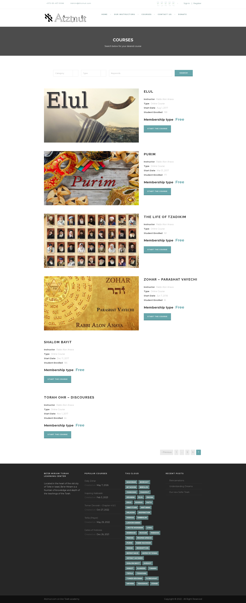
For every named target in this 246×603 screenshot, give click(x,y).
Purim (150, 154)
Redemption (142, 548)
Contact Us (165, 14)
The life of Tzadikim (165, 217)
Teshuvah (141, 573)
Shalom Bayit (58, 342)
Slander (141, 568)
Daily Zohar (90, 481)
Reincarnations (176, 480)
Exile (129, 502)
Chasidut (144, 492)
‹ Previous (167, 452)
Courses (147, 14)
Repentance (132, 553)
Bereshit (144, 482)
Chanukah (131, 492)
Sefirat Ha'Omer (135, 558)
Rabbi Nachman (143, 543)
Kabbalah (142, 518)
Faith (149, 502)
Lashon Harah (133, 523)
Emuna (150, 497)
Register (197, 3)
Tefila (130, 573)
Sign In (187, 3)
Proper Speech (144, 538)
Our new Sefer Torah (179, 492)
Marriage (131, 533)
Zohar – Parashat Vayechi (170, 279)
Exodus (139, 502)
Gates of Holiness (93, 530)
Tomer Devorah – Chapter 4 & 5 (100, 505)
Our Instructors (124, 14)
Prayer (130, 538)
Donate (182, 14)
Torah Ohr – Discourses (69, 397)
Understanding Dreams (181, 486)
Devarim (131, 497)
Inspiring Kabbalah (94, 493)
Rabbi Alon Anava (165, 99)
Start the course (157, 316)
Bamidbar (131, 482)
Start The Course (157, 129)
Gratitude (132, 507)
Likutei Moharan (135, 528)
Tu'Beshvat (151, 578)
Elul (148, 91)
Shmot (130, 568)
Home (104, 14)
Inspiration (144, 512)
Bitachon (131, 487)
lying (149, 528)
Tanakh (152, 568)
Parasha (155, 533)
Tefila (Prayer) (91, 518)
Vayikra (130, 584)
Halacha (131, 512)
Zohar (154, 584)
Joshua (130, 518)
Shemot (147, 563)
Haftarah (145, 507)
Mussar (143, 533)
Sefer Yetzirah (149, 553)
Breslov (144, 487)
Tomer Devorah (134, 578)
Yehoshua (142, 584)
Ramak (130, 548)
